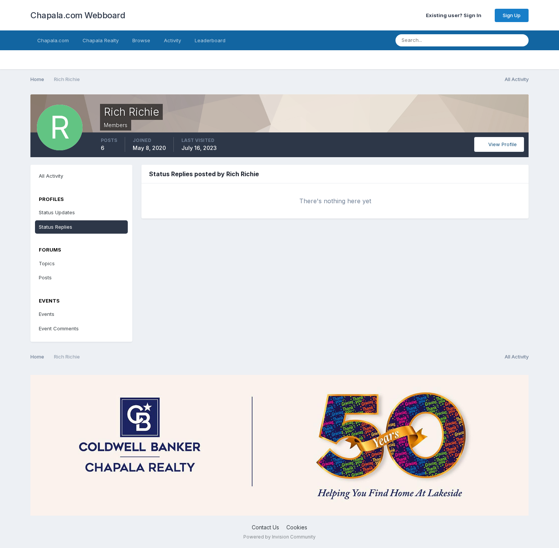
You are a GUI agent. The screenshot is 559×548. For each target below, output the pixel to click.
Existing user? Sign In (455, 15)
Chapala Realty (101, 40)
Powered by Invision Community (279, 537)
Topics (47, 263)
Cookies (296, 527)
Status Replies (55, 227)
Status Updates (485, 40)
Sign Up (512, 15)
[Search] (521, 40)
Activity (172, 40)
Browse (141, 40)
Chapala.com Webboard (77, 15)
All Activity (51, 176)
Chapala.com (53, 40)
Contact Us (265, 527)
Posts (45, 277)
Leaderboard (210, 40)
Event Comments (59, 328)
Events (46, 314)
